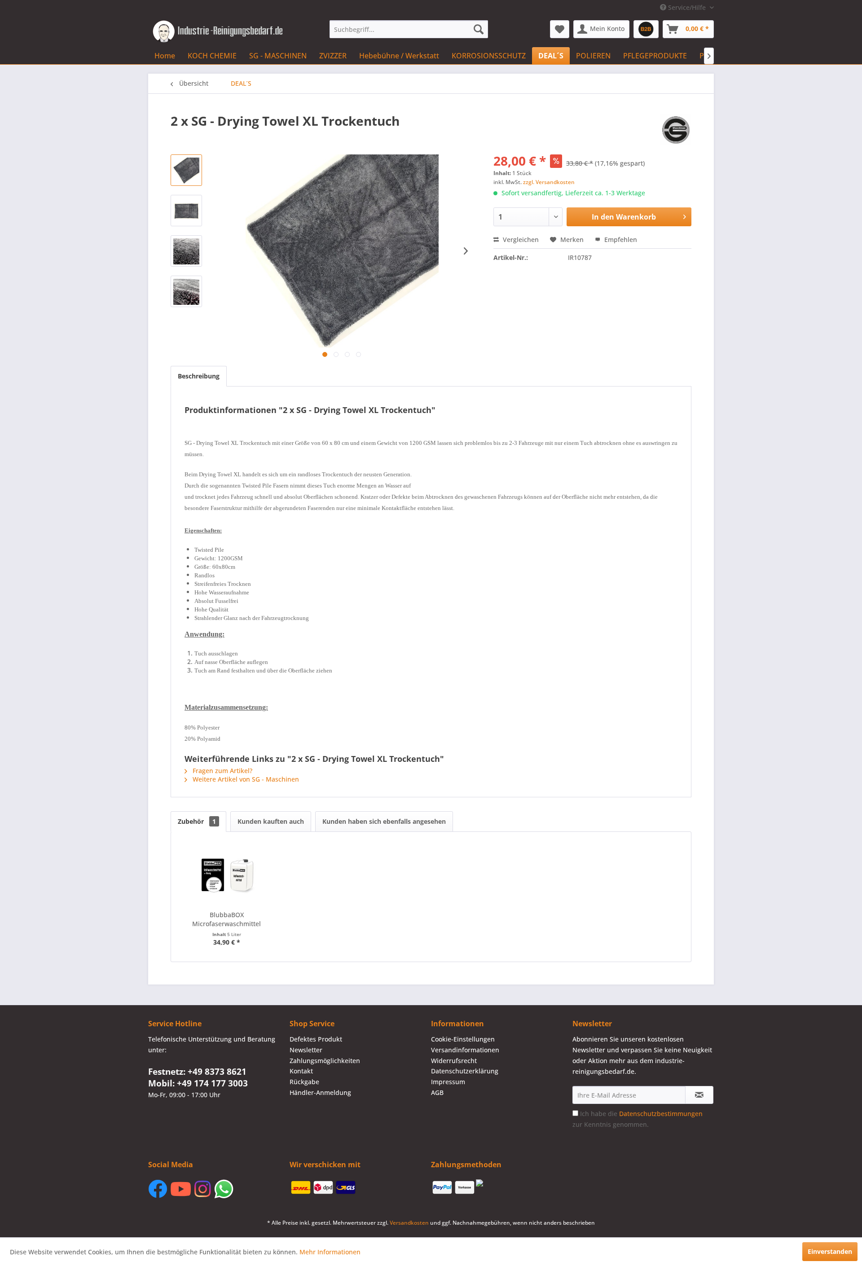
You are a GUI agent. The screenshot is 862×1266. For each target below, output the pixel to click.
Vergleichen (520, 239)
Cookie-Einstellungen (463, 1039)
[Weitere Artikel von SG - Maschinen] (675, 129)
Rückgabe (304, 1081)
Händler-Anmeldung (320, 1092)
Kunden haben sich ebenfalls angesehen (384, 821)
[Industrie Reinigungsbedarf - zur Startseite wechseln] (217, 31)
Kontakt (301, 1071)
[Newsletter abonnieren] (699, 1095)
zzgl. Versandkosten (549, 182)
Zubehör (197, 821)
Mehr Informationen (330, 1252)
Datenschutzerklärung (464, 1071)
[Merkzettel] (559, 29)
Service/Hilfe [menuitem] (687, 7)
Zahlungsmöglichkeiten (325, 1060)
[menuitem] (409, 29)
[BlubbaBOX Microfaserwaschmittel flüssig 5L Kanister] (226, 874)
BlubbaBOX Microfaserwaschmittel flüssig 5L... (226, 919)
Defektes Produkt (316, 1039)
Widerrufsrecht (454, 1060)
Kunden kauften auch (270, 821)
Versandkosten (409, 1222)
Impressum (448, 1081)
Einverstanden (830, 1251)
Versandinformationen (465, 1050)
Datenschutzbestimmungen (661, 1113)
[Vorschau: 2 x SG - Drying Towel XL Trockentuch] (186, 170)
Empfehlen (620, 239)
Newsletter (306, 1050)
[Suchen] (478, 29)
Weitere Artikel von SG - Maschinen (245, 779)
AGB (437, 1092)
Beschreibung (199, 376)
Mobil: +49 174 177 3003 (198, 1083)
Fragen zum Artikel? (221, 770)
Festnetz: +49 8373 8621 (197, 1071)
